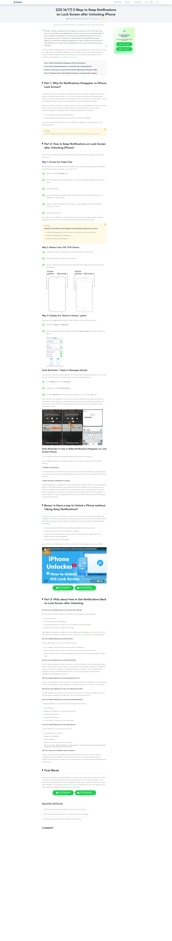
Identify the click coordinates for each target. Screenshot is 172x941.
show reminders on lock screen (68, 57)
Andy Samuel (73, 18)
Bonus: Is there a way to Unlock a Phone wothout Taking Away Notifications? (69, 70)
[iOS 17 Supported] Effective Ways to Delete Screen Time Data (62, 819)
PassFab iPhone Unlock (70, 785)
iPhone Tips (81, 18)
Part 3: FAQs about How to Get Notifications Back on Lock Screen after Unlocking (71, 73)
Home (56, 24)
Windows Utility (117, 2)
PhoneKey (127, 2)
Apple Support (86, 634)
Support (151, 2)
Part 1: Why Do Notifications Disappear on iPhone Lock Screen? (65, 63)
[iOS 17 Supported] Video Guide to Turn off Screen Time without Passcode (66, 814)
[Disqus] (74, 848)
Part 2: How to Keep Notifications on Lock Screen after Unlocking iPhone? (68, 66)
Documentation (137, 2)
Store (146, 2)
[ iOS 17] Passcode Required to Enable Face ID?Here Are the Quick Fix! (65, 809)
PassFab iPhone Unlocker (49, 516)
